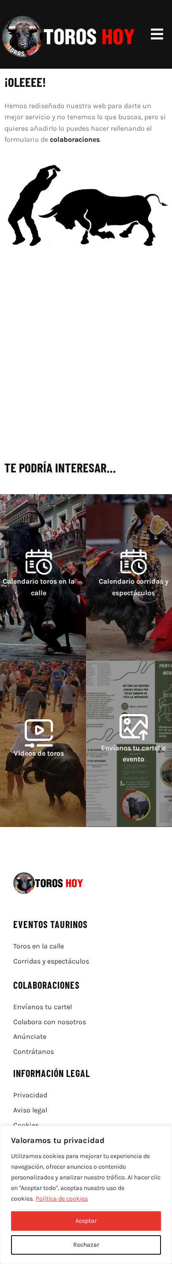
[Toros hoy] (68, 17)
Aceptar (86, 1221)
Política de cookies (62, 1198)
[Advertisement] (86, 363)
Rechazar (86, 1244)
